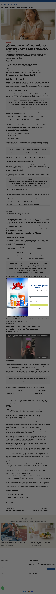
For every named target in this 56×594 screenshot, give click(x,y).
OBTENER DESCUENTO (39, 305)
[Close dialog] (48, 279)
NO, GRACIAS (38, 308)
